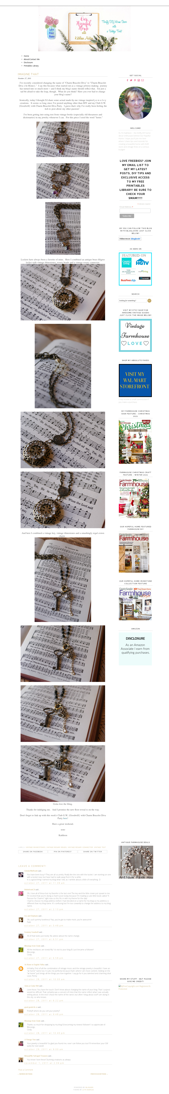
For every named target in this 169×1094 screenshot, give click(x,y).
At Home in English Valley (34, 965)
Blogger (89, 1087)
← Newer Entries (25, 1074)
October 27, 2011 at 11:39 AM (44, 883)
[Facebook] (127, 80)
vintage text (100, 847)
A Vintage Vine (30, 1040)
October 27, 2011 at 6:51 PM (44, 939)
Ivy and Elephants (31, 916)
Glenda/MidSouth (31, 871)
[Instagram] (138, 80)
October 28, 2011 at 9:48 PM (44, 1014)
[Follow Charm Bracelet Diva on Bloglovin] (130, 240)
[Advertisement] (135, 710)
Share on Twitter (92, 852)
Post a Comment (25, 1070)
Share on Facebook (33, 852)
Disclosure (28, 62)
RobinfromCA (29, 890)
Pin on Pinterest (63, 852)
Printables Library (31, 65)
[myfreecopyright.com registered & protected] (135, 989)
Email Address (126, 207)
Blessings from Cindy (32, 946)
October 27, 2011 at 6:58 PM (44, 958)
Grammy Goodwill (31, 932)
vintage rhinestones (35, 847)
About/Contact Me (32, 59)
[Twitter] (131, 80)
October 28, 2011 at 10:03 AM (44, 979)
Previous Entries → (99, 1074)
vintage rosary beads (56, 847)
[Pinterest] (135, 80)
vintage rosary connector (80, 847)
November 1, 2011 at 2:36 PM (44, 1063)
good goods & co (30, 1007)
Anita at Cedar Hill (31, 986)
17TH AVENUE (88, 1090)
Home (26, 56)
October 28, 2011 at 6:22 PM (44, 1000)
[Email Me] (142, 80)
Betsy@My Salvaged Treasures (36, 1056)
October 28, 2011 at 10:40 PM (44, 1033)
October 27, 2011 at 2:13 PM (44, 909)
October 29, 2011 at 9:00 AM (43, 1049)
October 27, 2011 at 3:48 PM (44, 925)
